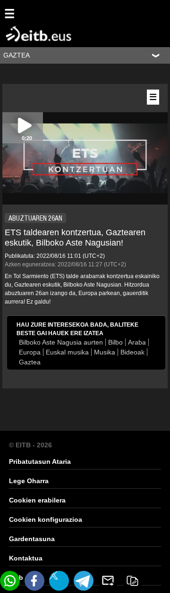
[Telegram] (84, 581)
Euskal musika (67, 352)
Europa (30, 352)
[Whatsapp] (10, 581)
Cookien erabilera (37, 500)
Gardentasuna (32, 539)
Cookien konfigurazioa (45, 519)
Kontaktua (25, 558)
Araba (137, 342)
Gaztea (30, 362)
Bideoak (132, 352)
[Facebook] (34, 581)
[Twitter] (59, 581)
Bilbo (115, 342)
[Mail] (108, 581)
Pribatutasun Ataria (40, 461)
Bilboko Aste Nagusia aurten (61, 342)
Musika (104, 352)
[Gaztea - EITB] (23, 23)
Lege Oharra (29, 481)
